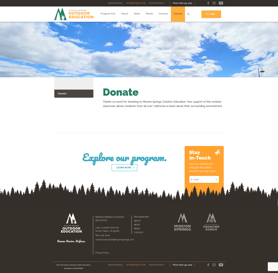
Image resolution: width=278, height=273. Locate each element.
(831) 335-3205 (102, 235)
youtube (221, 3)
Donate (178, 13)
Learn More (123, 167)
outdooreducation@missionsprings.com (111, 239)
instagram (214, 3)
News (137, 13)
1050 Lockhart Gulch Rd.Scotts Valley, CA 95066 (107, 229)
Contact (163, 13)
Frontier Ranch (156, 3)
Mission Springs (115, 3)
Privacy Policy (102, 253)
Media (149, 13)
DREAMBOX (78, 268)
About (124, 13)
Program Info (108, 13)
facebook (208, 3)
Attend (210, 14)
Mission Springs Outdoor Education (73, 14)
